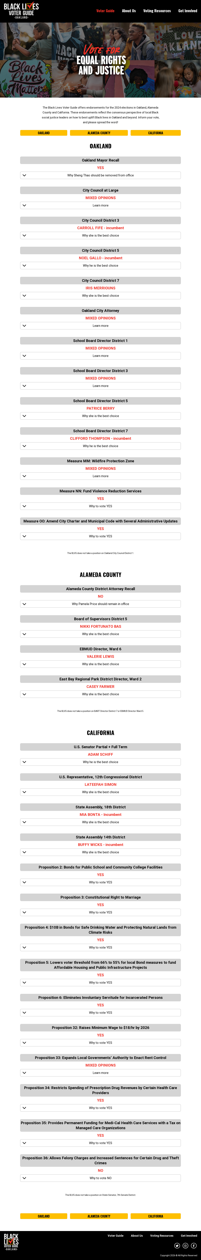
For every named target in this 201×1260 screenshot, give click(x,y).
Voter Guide (105, 10)
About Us (129, 10)
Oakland (44, 132)
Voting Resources (157, 10)
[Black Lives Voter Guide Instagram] (185, 1245)
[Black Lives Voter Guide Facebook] (193, 1245)
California (155, 132)
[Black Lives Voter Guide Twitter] (177, 1245)
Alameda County (99, 132)
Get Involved (187, 10)
